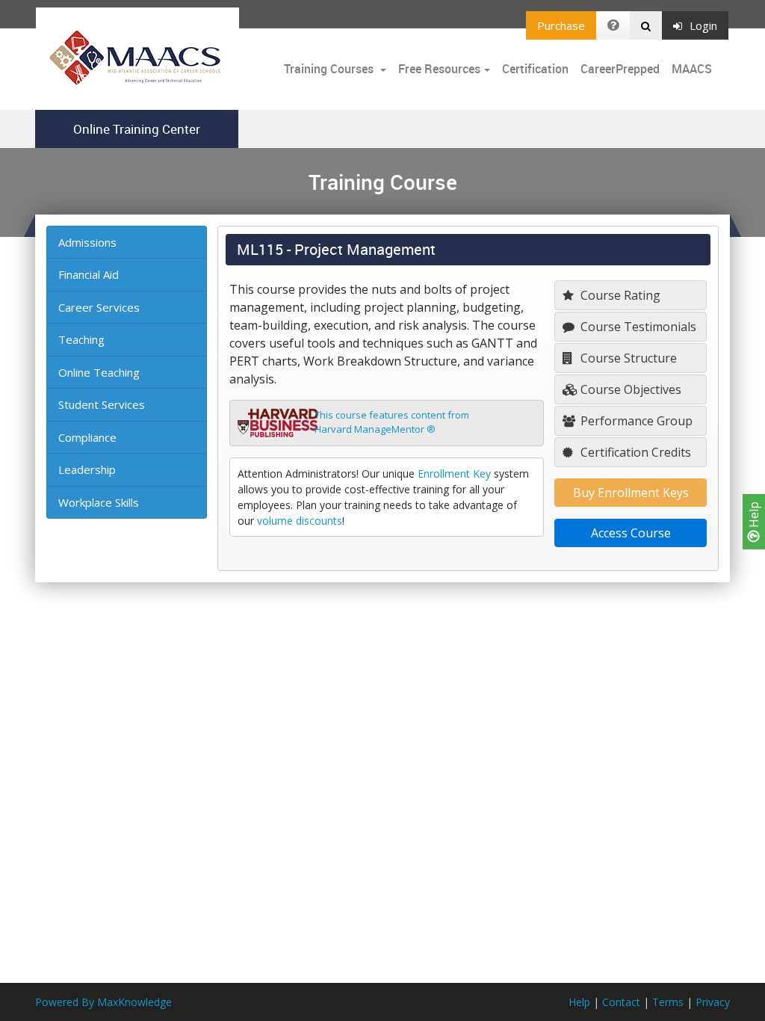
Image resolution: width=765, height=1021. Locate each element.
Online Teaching (99, 372)
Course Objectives (629, 389)
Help (754, 516)
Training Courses (330, 69)
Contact (621, 1002)
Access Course (631, 533)
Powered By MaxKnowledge (103, 1002)
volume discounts (299, 520)
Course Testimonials (636, 326)
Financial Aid (88, 274)
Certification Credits (634, 452)
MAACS (692, 69)
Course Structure (627, 358)
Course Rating (618, 295)
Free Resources (439, 69)
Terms (668, 1002)
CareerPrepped (620, 69)
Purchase (561, 25)
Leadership (87, 469)
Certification (535, 69)
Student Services (101, 404)
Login (703, 25)
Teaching (81, 339)
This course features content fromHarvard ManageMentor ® (392, 422)
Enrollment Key (454, 473)
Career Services (99, 307)
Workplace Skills (98, 502)
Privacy (713, 1002)
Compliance (87, 437)
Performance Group (635, 421)
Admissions (87, 242)
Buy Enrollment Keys (631, 492)
